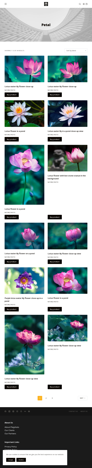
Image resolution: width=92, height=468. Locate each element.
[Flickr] (25, 411)
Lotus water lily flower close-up (19, 86)
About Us (83, 411)
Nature (7, 90)
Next (81, 398)
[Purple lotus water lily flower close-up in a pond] (24, 280)
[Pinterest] (17, 411)
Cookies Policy (11, 449)
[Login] (84, 4)
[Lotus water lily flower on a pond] (24, 236)
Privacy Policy (11, 446)
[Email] (29, 411)
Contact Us (73, 411)
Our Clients (9, 430)
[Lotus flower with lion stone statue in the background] (67, 158)
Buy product (11, 94)
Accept (10, 460)
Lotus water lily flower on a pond (20, 253)
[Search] (80, 4)
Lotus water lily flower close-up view (64, 253)
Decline (21, 460)
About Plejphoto (12, 427)
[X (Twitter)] (9, 411)
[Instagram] (13, 411)
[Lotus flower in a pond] (24, 113)
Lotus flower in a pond (15, 131)
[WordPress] (21, 411)
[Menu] (6, 4)
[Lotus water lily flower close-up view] (67, 236)
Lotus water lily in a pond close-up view (65, 131)
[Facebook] (5, 411)
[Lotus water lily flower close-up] (24, 69)
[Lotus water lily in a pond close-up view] (67, 113)
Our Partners (10, 433)
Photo (12, 90)
